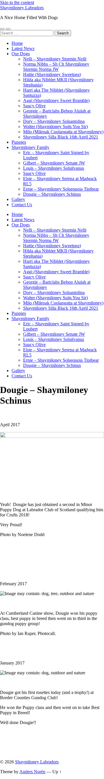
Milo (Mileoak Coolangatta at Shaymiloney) (63, 131)
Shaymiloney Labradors (22, 7)
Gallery (18, 199)
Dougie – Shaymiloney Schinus (52, 194)
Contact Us (22, 204)
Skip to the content (17, 2)
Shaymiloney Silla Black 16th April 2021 (60, 136)
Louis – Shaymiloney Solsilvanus (53, 168)
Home (17, 43)
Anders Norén (32, 771)
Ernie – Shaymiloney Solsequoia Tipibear (61, 189)
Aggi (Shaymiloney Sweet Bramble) (56, 100)
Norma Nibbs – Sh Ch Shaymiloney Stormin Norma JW (56, 67)
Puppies (19, 142)
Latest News (23, 48)
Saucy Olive (34, 105)
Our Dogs (21, 53)
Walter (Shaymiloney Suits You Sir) (55, 126)
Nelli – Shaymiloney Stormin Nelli (54, 58)
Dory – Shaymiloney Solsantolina (54, 121)
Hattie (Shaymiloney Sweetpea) (52, 74)
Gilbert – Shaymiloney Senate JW (54, 162)
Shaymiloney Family (30, 147)
